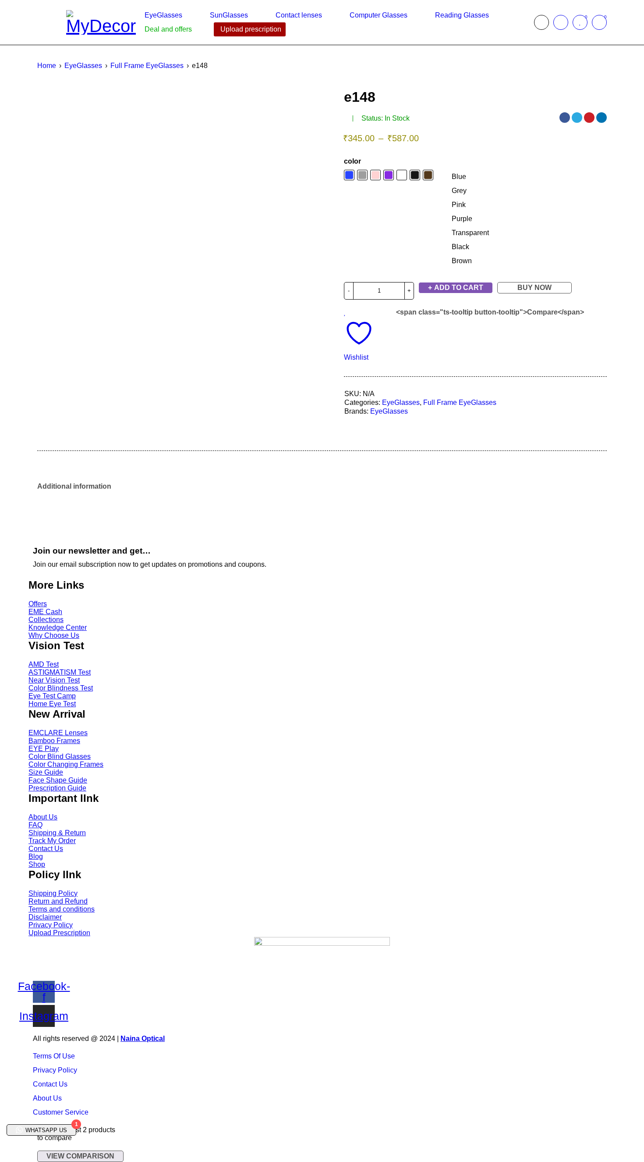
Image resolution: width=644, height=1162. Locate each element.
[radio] (470, 177)
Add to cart (458, 287)
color (352, 161)
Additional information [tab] (74, 486)
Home (46, 65)
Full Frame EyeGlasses (147, 65)
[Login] (560, 22)
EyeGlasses (83, 65)
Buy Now (534, 287)
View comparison (80, 1156)
